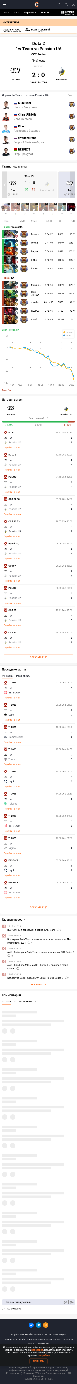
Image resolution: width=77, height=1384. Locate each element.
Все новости (38, 984)
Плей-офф (38, 60)
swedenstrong (38, 302)
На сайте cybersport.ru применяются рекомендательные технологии (38, 1339)
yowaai (34, 242)
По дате (6, 1001)
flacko (34, 268)
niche (34, 260)
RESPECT (36, 310)
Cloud (34, 319)
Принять (38, 1361)
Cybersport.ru (31, 1379)
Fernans (35, 234)
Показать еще (38, 657)
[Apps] (59, 4)
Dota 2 (6, 12)
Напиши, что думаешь (18, 1302)
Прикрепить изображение (65, 1302)
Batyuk (34, 251)
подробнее (37, 1350)
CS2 (17, 12)
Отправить (72, 1302)
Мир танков (30, 12)
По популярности (25, 1001)
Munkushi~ (37, 285)
